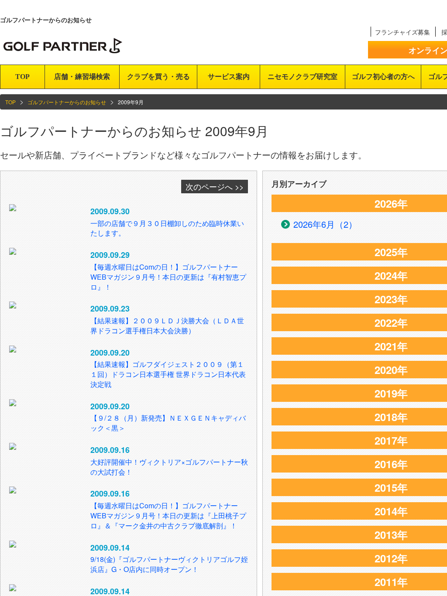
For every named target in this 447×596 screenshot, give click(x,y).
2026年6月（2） (325, 224)
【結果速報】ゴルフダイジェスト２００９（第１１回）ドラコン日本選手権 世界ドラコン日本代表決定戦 (168, 374)
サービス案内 (229, 76)
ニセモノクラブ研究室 (302, 76)
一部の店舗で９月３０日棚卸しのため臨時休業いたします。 (167, 228)
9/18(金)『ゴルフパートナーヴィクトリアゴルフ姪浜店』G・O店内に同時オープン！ (169, 564)
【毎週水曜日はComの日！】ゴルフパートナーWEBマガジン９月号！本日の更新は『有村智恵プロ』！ (168, 277)
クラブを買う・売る (158, 76)
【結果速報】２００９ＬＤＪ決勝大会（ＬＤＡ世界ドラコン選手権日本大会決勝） (167, 325)
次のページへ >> (215, 186)
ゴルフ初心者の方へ (383, 76)
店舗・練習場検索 (82, 76)
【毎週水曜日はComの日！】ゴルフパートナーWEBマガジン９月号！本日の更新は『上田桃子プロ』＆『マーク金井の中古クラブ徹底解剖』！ (168, 515)
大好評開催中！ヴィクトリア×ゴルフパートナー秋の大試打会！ (169, 467)
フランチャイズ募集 (402, 31)
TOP (22, 76)
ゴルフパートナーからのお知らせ (67, 102)
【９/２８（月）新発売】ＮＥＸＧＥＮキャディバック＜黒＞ (168, 423)
